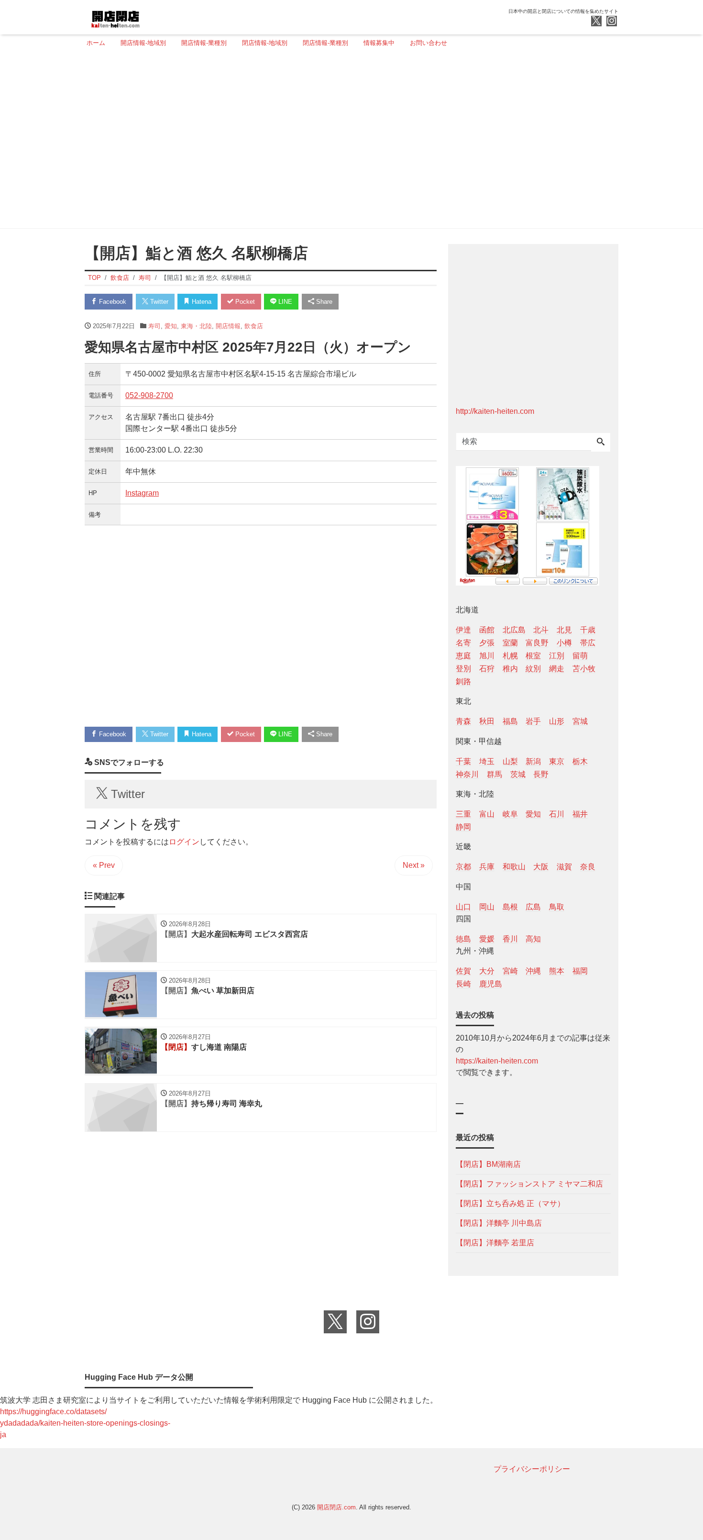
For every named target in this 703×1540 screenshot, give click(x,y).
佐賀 (463, 971)
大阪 (541, 867)
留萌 (580, 656)
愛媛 (486, 939)
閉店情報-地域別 (264, 42)
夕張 (486, 643)
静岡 (463, 827)
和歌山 (514, 867)
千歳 (587, 630)
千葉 (463, 761)
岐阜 (510, 814)
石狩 (486, 669)
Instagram (142, 493)
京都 (463, 867)
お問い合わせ (428, 42)
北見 (564, 630)
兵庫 (486, 867)
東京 (556, 761)
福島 (510, 721)
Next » (414, 865)
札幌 (510, 656)
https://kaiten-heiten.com (497, 1061)
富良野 (537, 643)
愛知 (171, 326)
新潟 (533, 761)
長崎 (463, 984)
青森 (463, 721)
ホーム (96, 42)
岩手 (533, 721)
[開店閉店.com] (151, 16)
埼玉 (486, 761)
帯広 (587, 643)
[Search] (600, 442)
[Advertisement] (348, 142)
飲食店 (253, 326)
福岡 (580, 971)
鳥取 (556, 907)
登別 (463, 669)
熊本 (556, 971)
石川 (556, 814)
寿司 (154, 326)
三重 (463, 814)
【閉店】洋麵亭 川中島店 (499, 1223)
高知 (533, 939)
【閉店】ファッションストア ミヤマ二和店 (529, 1184)
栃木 (580, 761)
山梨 (510, 761)
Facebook (111, 301)
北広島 (514, 630)
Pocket (244, 301)
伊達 (463, 630)
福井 (580, 814)
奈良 (587, 867)
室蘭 (510, 643)
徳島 (463, 939)
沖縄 (533, 971)
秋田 (486, 721)
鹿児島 (490, 984)
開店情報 (228, 326)
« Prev (104, 865)
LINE (284, 301)
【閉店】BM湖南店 (488, 1164)
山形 (556, 721)
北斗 (541, 630)
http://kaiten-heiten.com (495, 411)
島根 (510, 907)
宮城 (580, 721)
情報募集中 (379, 42)
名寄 (463, 643)
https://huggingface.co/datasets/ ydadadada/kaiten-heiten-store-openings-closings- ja (85, 1423)
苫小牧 (583, 669)
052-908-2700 (149, 395)
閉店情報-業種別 (325, 42)
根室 (533, 656)
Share (323, 301)
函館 (486, 630)
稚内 (510, 669)
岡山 (486, 907)
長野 (541, 774)
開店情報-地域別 (143, 42)
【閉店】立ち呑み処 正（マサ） (510, 1203)
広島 (533, 907)
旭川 (486, 656)
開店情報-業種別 (204, 42)
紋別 (533, 669)
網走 (556, 669)
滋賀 (564, 867)
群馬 (494, 774)
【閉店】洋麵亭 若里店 (495, 1243)
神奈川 (467, 774)
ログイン (184, 842)
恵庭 (463, 656)
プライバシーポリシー (532, 1469)
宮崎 (510, 971)
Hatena (200, 301)
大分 (486, 971)
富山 (486, 814)
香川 (510, 939)
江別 (556, 656)
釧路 (463, 681)
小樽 (564, 643)
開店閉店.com (336, 1507)
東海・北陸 (196, 326)
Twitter (158, 301)
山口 (463, 907)
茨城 (518, 774)
